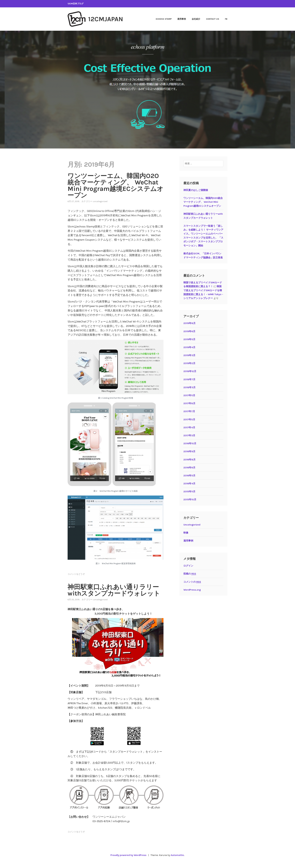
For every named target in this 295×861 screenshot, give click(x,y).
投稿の (189, 573)
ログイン (188, 565)
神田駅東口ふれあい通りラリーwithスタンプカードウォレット (114, 590)
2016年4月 (189, 483)
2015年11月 (189, 491)
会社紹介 (196, 19)
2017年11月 (189, 395)
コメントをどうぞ (76, 574)
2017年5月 (189, 419)
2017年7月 (189, 411)
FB (226, 19)
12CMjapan (105, 19)
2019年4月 (189, 347)
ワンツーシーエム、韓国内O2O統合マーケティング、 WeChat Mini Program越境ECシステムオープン (115, 185)
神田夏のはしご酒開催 (195, 190)
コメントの (192, 581)
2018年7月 (189, 379)
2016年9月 (189, 451)
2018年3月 (189, 387)
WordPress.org (192, 589)
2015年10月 (189, 499)
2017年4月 (189, 427)
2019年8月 (189, 323)
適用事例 (181, 19)
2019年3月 (189, 355)
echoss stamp (164, 19)
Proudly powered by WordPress (128, 855)
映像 (185, 532)
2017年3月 (189, 435)
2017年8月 (189, 403)
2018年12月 (189, 371)
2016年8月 (189, 459)
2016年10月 (189, 443)
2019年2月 (189, 363)
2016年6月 (189, 467)
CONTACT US (212, 19)
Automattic (177, 855)
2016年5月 (189, 475)
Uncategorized (100, 201)
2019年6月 (189, 331)
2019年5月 (189, 339)
